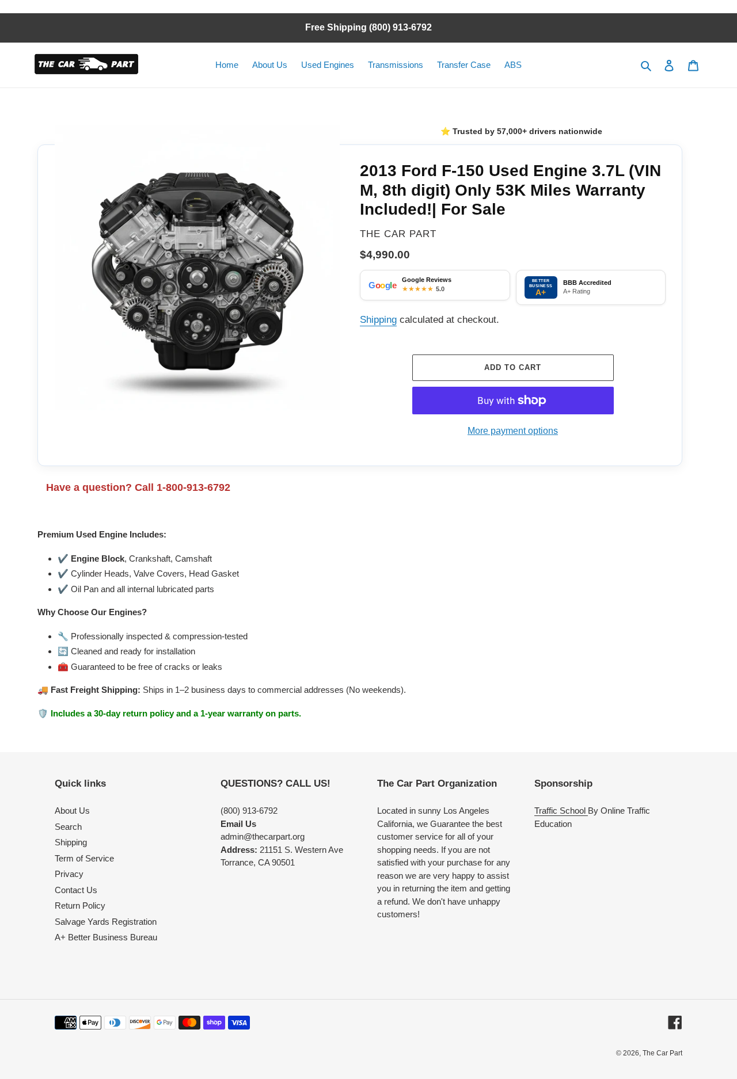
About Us (72, 810)
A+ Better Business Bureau (106, 937)
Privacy (69, 874)
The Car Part (662, 1053)
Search (68, 827)
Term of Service (84, 858)
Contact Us (76, 890)
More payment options (513, 430)
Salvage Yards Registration (106, 922)
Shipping (378, 319)
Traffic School (561, 810)
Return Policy (80, 905)
